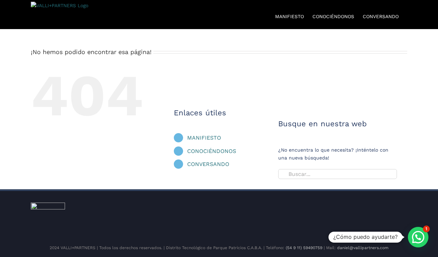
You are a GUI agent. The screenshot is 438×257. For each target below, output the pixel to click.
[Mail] (346, 218)
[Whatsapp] (335, 218)
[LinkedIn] (324, 218)
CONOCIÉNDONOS (211, 151)
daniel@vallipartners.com (362, 247)
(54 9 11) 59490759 (304, 247)
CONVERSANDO (208, 164)
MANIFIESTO (204, 137)
